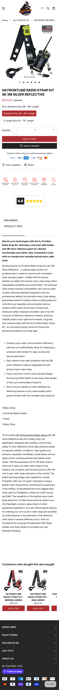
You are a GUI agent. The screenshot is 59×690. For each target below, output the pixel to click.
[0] (54, 8)
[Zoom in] (51, 73)
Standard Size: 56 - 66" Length (19, 113)
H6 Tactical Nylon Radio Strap (31, 435)
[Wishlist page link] (42, 8)
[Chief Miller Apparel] (25, 8)
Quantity (6, 130)
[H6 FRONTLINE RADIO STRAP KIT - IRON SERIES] (38, 580)
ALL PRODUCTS (21, 20)
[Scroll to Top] (54, 675)
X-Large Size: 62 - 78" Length (19, 120)
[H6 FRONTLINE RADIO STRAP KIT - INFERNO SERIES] (13, 580)
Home (5, 20)
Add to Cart (13, 608)
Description (11, 220)
